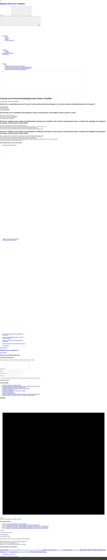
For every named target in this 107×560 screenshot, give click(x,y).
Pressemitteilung (5, 54)
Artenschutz (11, 549)
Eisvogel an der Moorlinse (7, 391)
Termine (6, 50)
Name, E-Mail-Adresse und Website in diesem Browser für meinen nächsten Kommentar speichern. (20, 378)
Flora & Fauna (5, 35)
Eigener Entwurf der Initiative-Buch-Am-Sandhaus (15, 66)
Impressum (103, 559)
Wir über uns (7, 52)
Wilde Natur (42, 552)
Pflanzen (2, 552)
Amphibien (7, 38)
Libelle (78, 549)
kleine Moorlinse (52, 550)
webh (9, 101)
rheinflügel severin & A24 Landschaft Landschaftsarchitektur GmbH (18, 67)
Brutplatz (18, 549)
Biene (15, 549)
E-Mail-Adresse (3, 373)
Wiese (36, 552)
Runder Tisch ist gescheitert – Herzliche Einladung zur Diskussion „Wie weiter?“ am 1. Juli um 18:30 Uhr (28, 526)
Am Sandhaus (4, 550)
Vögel (6, 36)
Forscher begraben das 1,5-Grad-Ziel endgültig (11, 385)
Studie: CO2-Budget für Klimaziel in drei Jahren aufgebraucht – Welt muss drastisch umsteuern (21, 394)
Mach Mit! (4, 49)
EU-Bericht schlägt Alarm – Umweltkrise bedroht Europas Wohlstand (16, 388)
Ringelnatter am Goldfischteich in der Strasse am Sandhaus (14, 390)
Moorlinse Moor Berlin (88, 550)
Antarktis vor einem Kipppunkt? (8, 392)
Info (6, 64)
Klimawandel (67, 550)
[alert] (53, 460)
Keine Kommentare (14, 101)
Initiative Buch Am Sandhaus (12, 4)
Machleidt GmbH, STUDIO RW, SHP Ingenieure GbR (16, 69)
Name (1, 371)
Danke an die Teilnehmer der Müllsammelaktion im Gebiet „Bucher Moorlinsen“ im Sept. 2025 (21, 386)
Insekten (6, 39)
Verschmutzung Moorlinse (23, 552)
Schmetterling (14, 552)
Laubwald (75, 549)
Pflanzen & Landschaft (9, 40)
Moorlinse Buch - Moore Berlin (8, 554)
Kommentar (2, 369)
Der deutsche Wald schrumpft (8, 389)
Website (1, 375)
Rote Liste (7, 552)
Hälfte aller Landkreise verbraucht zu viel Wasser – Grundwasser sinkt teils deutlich (18, 395)
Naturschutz (101, 550)
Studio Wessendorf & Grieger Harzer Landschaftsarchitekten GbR (18, 68)
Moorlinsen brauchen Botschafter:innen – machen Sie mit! (13, 387)
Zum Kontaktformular (4, 534)
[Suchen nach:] (6, 15)
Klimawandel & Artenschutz (8, 53)
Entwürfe (4, 63)
